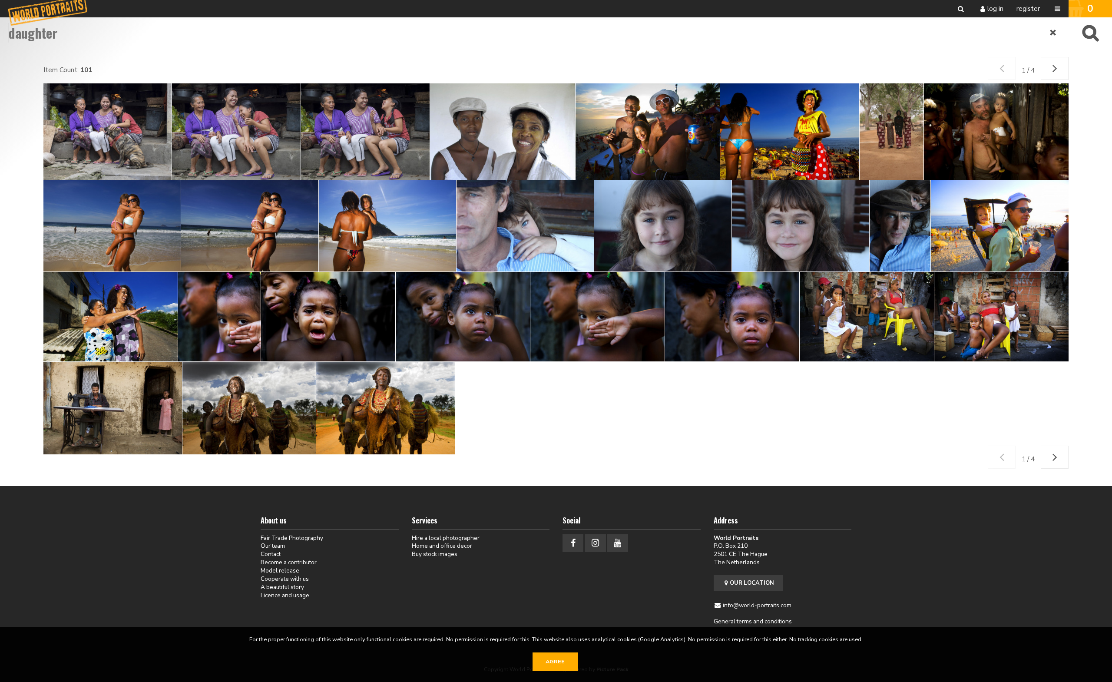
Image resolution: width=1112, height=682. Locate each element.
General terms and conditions (753, 621)
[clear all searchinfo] (1053, 32)
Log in (995, 8)
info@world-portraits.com (757, 605)
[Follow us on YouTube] (617, 543)
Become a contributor (289, 562)
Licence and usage (285, 595)
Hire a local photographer (446, 538)
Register (1028, 8)
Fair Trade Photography (292, 538)
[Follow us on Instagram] (595, 543)
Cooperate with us (285, 579)
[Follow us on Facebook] (573, 543)
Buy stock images (434, 554)
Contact (271, 554)
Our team (273, 546)
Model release (280, 570)
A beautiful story (282, 587)
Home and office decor (442, 546)
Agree (555, 661)
